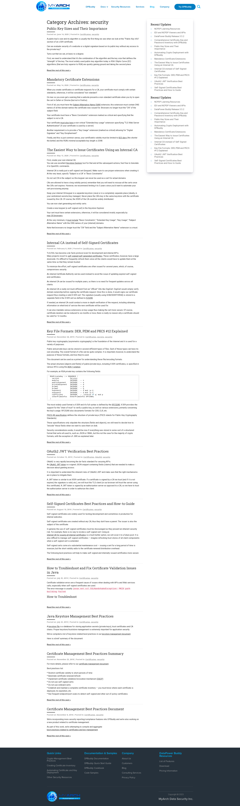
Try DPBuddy (185, 7)
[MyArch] (53, 6)
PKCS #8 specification (57, 415)
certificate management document (93, 664)
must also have (67, 123)
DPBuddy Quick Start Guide (97, 763)
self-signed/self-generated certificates (85, 256)
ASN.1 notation (74, 367)
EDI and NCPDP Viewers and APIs (170, 32)
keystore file (54, 626)
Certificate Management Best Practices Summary (85, 653)
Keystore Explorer (74, 163)
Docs (103, 7)
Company (164, 7)
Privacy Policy (128, 777)
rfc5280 (89, 298)
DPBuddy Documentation (96, 758)
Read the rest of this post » (59, 70)
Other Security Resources (59, 777)
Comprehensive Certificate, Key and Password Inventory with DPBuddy (171, 41)
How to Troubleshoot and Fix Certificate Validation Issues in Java (91, 570)
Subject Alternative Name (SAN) (87, 105)
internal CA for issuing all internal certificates (66, 535)
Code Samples (91, 773)
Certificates (85, 34)
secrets (100, 337)
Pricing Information (168, 771)
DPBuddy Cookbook (94, 768)
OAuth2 (98, 457)
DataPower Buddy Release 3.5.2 (169, 36)
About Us (126, 758)
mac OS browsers (54, 215)
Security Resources (120, 7)
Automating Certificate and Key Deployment (62, 771)
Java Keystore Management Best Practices (80, 616)
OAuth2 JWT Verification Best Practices (78, 451)
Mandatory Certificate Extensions (73, 79)
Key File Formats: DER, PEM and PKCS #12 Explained (87, 331)
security (95, 34)
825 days (123, 138)
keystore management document (116, 634)
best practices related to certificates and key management (72, 730)
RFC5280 (116, 405)
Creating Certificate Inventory (61, 765)
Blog (152, 7)
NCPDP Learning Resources (167, 29)
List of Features (166, 761)
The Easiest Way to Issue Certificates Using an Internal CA (92, 150)
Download (164, 766)
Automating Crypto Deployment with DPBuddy (171, 53)
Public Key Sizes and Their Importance (77, 28)
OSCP (100, 679)
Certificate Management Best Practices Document (85, 709)
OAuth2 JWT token (58, 464)
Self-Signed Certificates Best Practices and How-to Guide (91, 504)
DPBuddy (90, 7)
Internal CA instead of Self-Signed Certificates (82, 243)
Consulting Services (131, 773)
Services (140, 7)
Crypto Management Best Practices (59, 759)
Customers (127, 763)
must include (72, 220)
